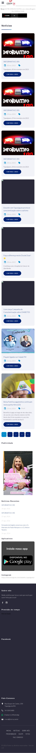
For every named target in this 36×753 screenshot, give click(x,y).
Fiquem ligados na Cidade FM (15, 357)
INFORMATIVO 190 (11, 62)
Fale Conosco (18, 737)
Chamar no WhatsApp (11, 715)
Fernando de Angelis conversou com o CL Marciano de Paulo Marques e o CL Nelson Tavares (16, 527)
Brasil (23, 408)
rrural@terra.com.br (11, 719)
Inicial (8, 730)
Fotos (28, 734)
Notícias (17, 730)
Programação (11, 734)
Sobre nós (26, 730)
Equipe (21, 734)
